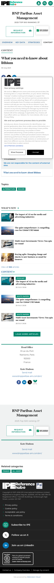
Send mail (27, 372)
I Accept (35, 152)
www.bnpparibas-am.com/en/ (27, 376)
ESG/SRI (21, 189)
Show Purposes (17, 152)
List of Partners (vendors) (13, 146)
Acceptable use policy (15, 512)
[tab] (27, 209)
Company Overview (22, 570)
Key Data (20, 42)
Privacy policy (11, 505)
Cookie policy (11, 508)
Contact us (7, 570)
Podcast (21, 278)
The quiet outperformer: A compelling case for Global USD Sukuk (32, 229)
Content (7, 50)
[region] (27, 118)
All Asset (16, 471)
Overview (7, 42)
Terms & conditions (13, 515)
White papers (23, 296)
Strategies (34, 42)
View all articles (10, 267)
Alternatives (9, 189)
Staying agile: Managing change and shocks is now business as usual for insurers (30, 257)
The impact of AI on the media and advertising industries (30, 215)
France (6, 471)
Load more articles (27, 334)
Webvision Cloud (33, 577)
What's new (8, 208)
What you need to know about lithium (22, 172)
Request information (18, 31)
